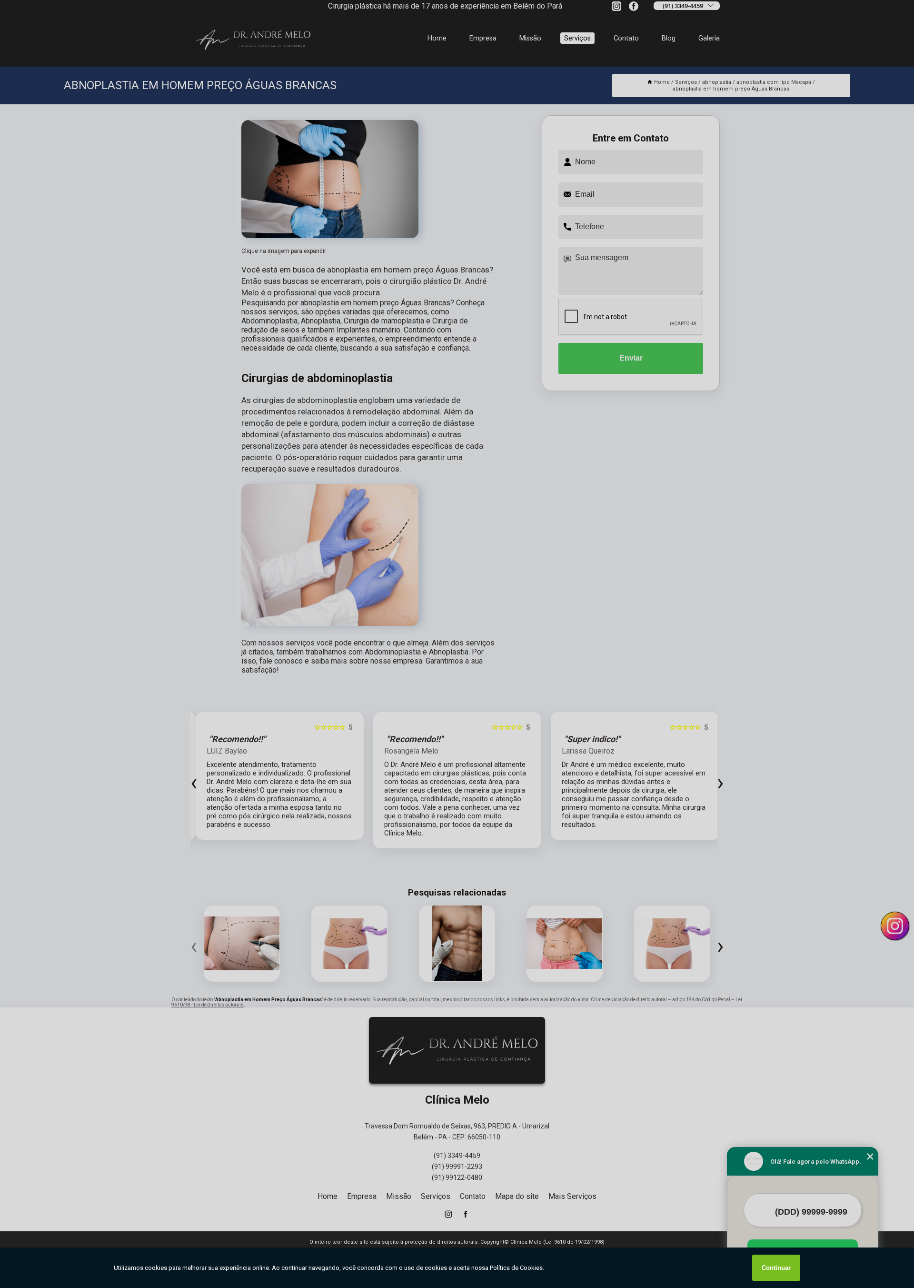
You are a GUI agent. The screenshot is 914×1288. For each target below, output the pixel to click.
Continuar (776, 1267)
